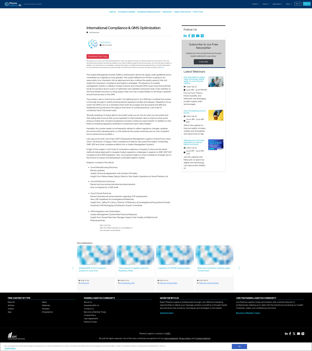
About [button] (288, 4)
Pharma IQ (85, 283)
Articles (11, 305)
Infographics (47, 312)
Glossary (45, 309)
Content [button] (255, 4)
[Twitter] (193, 36)
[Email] (198, 36)
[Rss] (203, 36)
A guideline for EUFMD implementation (174, 268)
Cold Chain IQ (105, 42)
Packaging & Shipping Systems (149, 12)
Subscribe (203, 62)
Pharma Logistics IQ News (209, 283)
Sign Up (306, 4)
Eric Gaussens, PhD (127, 283)
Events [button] (265, 4)
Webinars (46, 305)
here (162, 67)
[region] (156, 346)
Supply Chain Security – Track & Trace (188, 12)
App (9, 312)
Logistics (112, 12)
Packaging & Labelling (126, 12)
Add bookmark (94, 32)
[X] (294, 334)
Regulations (167, 12)
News (44, 302)
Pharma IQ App (90, 322)
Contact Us (89, 309)
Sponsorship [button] (277, 4)
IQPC (168, 333)
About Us (88, 302)
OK (239, 346)
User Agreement (91, 318)
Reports (11, 302)
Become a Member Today (95, 312)
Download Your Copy (97, 56)
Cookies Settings (202, 338)
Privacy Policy (185, 338)
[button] (73, 268)
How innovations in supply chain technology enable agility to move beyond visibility (194, 80)
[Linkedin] (186, 36)
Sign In (298, 4)
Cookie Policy (90, 315)
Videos (11, 309)
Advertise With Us (91, 305)
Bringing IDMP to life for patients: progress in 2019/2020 (92, 269)
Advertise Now (166, 313)
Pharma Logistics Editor (168, 283)
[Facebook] (189, 36)
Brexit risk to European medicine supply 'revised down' (214, 269)
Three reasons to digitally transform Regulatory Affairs (134, 269)
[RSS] (303, 334)
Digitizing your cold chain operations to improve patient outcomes (194, 142)
